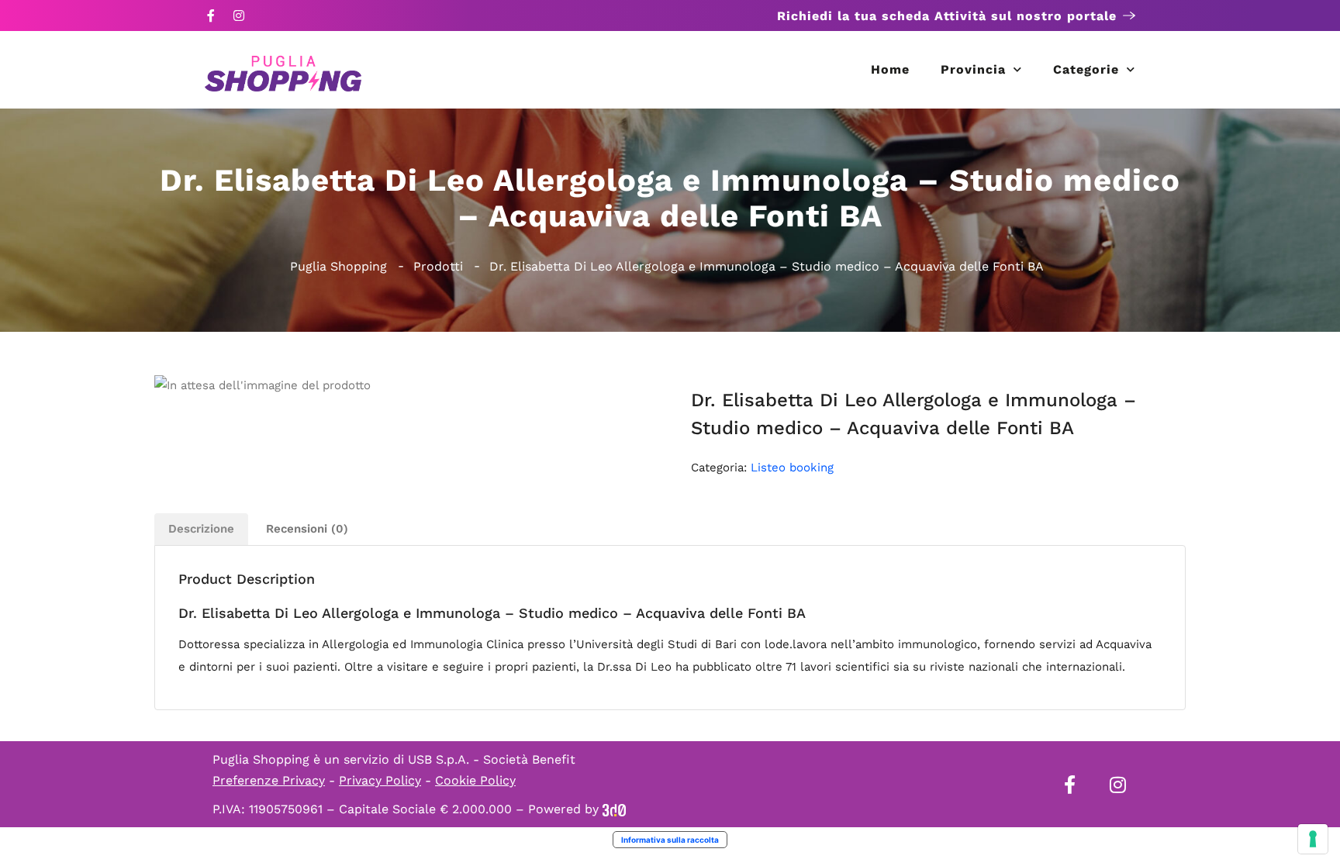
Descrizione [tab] (201, 529)
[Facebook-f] (211, 15)
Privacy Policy (380, 780)
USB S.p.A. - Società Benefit (491, 759)
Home (890, 69)
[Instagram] (239, 15)
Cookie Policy (475, 780)
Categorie (1086, 69)
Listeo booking (792, 467)
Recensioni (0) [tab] (307, 529)
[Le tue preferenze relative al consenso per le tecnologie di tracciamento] (1313, 839)
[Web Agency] (614, 809)
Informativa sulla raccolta (670, 839)
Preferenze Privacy (268, 780)
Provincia (973, 69)
